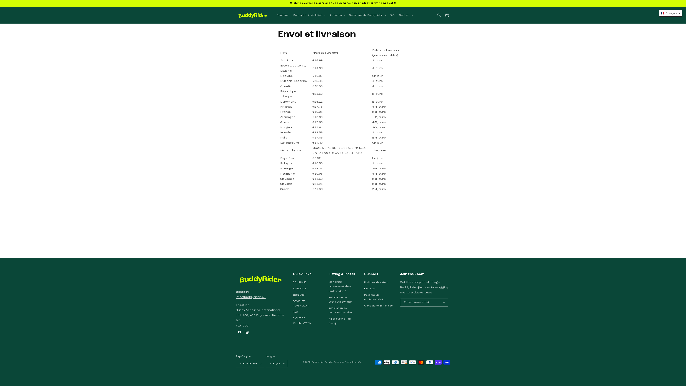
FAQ (295, 312)
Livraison (370, 289)
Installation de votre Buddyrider (340, 299)
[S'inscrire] (444, 302)
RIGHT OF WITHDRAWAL (302, 320)
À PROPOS (300, 289)
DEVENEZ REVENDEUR (301, 303)
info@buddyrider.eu (251, 297)
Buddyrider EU (320, 362)
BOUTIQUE (300, 282)
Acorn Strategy (353, 362)
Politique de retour (376, 282)
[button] (309, 15)
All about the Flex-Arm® (340, 321)
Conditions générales (378, 306)
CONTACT (299, 295)
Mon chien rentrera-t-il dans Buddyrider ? (340, 286)
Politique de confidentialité (373, 297)
